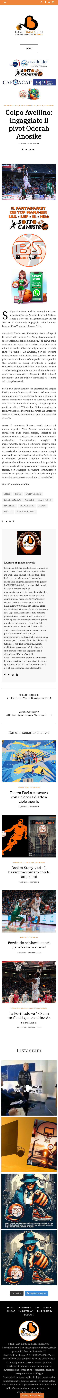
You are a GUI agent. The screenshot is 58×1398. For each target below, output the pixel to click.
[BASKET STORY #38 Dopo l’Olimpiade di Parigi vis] (29, 1144)
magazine (30, 862)
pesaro (42, 506)
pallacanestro (27, 506)
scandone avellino (26, 512)
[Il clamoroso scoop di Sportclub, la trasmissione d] (29, 1088)
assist (7, 494)
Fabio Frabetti (34, 952)
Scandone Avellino (27, 105)
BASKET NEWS (26, 1311)
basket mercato (33, 494)
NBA (37, 1307)
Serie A (40, 105)
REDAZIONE (34, 143)
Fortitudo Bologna (20, 1008)
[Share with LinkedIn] (31, 149)
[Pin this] (34, 149)
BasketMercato (11, 105)
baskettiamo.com (12, 500)
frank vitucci (44, 500)
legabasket (9, 506)
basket (18, 494)
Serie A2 (23, 937)
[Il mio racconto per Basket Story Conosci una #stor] (29, 1201)
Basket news (23, 787)
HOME (10, 1307)
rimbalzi (8, 512)
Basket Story (19, 862)
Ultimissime (49, 105)
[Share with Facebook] (23, 149)
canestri (29, 500)
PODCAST (29, 1314)
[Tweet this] (27, 149)
